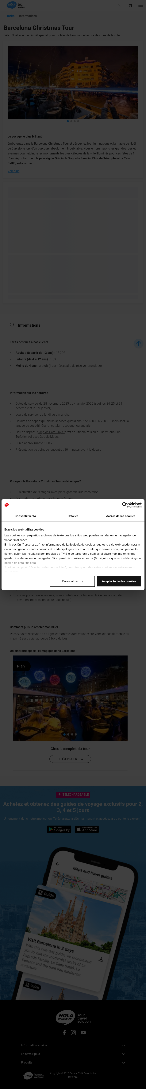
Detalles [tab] (73, 516)
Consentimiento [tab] (25, 516)
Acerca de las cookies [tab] (120, 516)
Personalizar (70, 581)
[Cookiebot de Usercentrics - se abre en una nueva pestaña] (125, 505)
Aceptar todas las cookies (119, 581)
